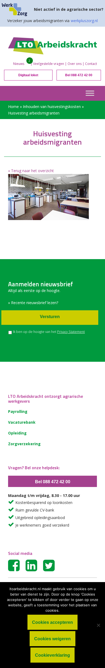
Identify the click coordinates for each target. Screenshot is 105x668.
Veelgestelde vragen (48, 63)
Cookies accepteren (52, 622)
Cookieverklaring (52, 655)
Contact (91, 63)
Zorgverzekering (24, 443)
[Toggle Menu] (90, 93)
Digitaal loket (28, 75)
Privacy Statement (71, 331)
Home (13, 106)
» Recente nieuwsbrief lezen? (33, 302)
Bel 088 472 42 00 (78, 75)
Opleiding (17, 433)
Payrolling (17, 411)
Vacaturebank (22, 422)
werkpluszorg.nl (84, 20)
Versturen (50, 316)
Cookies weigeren (52, 638)
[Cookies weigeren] (98, 625)
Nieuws (18, 63)
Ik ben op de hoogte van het (49, 331)
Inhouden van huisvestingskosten (52, 106)
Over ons (75, 63)
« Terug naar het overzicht (31, 170)
